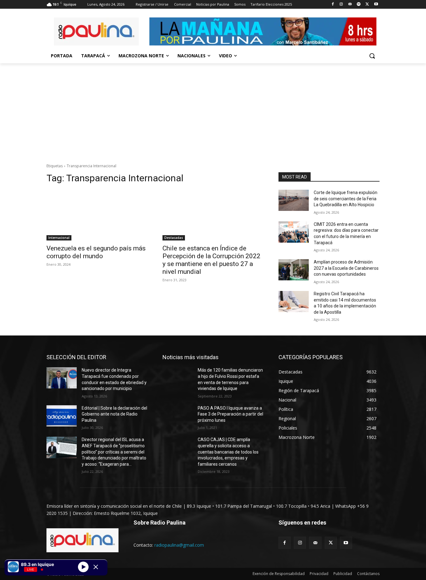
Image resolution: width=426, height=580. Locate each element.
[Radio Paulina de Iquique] (96, 31)
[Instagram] (341, 4)
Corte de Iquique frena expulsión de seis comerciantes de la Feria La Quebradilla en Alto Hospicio (345, 198)
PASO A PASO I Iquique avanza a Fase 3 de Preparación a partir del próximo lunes (230, 414)
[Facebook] (332, 4)
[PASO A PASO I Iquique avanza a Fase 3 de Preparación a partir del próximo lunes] (177, 415)
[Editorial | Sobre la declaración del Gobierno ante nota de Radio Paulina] (61, 415)
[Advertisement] (213, 110)
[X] (367, 4)
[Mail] (350, 4)
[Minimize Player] (95, 567)
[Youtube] (376, 4)
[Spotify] (358, 4)
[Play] (83, 566)
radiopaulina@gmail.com (179, 545)
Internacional (59, 237)
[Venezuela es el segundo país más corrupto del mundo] (97, 215)
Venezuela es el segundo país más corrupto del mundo (96, 252)
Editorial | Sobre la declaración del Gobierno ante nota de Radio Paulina (114, 414)
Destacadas (173, 237)
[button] (372, 55)
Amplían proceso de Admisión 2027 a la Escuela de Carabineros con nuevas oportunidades (346, 268)
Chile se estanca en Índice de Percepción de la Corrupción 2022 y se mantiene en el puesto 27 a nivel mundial (211, 260)
